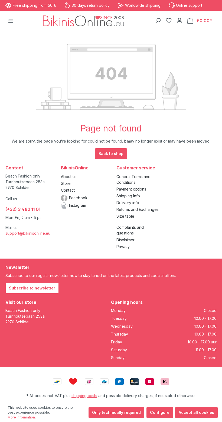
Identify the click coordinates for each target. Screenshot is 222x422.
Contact (68, 190)
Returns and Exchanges (137, 209)
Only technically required (116, 412)
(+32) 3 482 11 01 (22, 209)
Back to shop (111, 153)
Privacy (123, 246)
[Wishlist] (168, 20)
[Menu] (10, 20)
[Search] (157, 20)
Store (66, 183)
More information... (22, 417)
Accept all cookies (196, 412)
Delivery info (127, 202)
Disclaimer (125, 239)
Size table (125, 216)
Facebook (78, 197)
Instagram (77, 205)
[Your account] (179, 20)
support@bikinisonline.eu (27, 233)
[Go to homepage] (83, 20)
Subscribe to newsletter (32, 288)
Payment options (131, 189)
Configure (159, 412)
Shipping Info (128, 196)
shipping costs (84, 395)
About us (69, 176)
